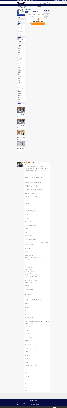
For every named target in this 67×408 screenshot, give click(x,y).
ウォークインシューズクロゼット (21, 84)
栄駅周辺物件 (24, 403)
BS (18, 86)
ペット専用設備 (20, 45)
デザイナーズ (19, 48)
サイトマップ (18, 403)
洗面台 (19, 78)
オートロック (19, 89)
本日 (22, 39)
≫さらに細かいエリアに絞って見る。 (27, 9)
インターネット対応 (20, 88)
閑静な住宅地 (19, 47)
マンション (21, 16)
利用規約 (18, 402)
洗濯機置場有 (19, 71)
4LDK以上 (19, 29)
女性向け (19, 61)
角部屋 (19, 101)
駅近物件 (24, 402)
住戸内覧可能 (19, 95)
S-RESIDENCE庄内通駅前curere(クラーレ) (22, 114)
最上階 (19, 100)
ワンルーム (19, 25)
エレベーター (19, 68)
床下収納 (19, 82)
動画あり (23, 42)
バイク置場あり (20, 70)
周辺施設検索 (28, 402)
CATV (19, 87)
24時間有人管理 (20, 93)
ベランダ (19, 65)
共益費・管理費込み (20, 21)
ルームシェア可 (20, 59)
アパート (19, 16)
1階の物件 (19, 98)
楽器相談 (19, 46)
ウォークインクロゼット (20, 83)
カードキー (19, 56)
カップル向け (19, 60)
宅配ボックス (19, 90)
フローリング (19, 63)
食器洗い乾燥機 (20, 73)
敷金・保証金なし (20, 20)
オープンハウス (20, 57)
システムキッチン (20, 74)
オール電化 (19, 67)
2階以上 (19, 97)
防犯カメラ (19, 92)
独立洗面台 (19, 80)
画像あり (19, 42)
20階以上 (19, 99)
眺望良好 (19, 54)
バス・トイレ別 (20, 75)
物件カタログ (18, 404)
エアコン (19, 81)
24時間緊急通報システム (21, 91)
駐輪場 (19, 69)
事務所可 (19, 50)
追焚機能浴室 (19, 76)
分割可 (19, 52)
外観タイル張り (20, 72)
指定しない (19, 39)
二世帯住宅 (19, 55)
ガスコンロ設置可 (20, 58)
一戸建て (19, 17)
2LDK (18, 27)
